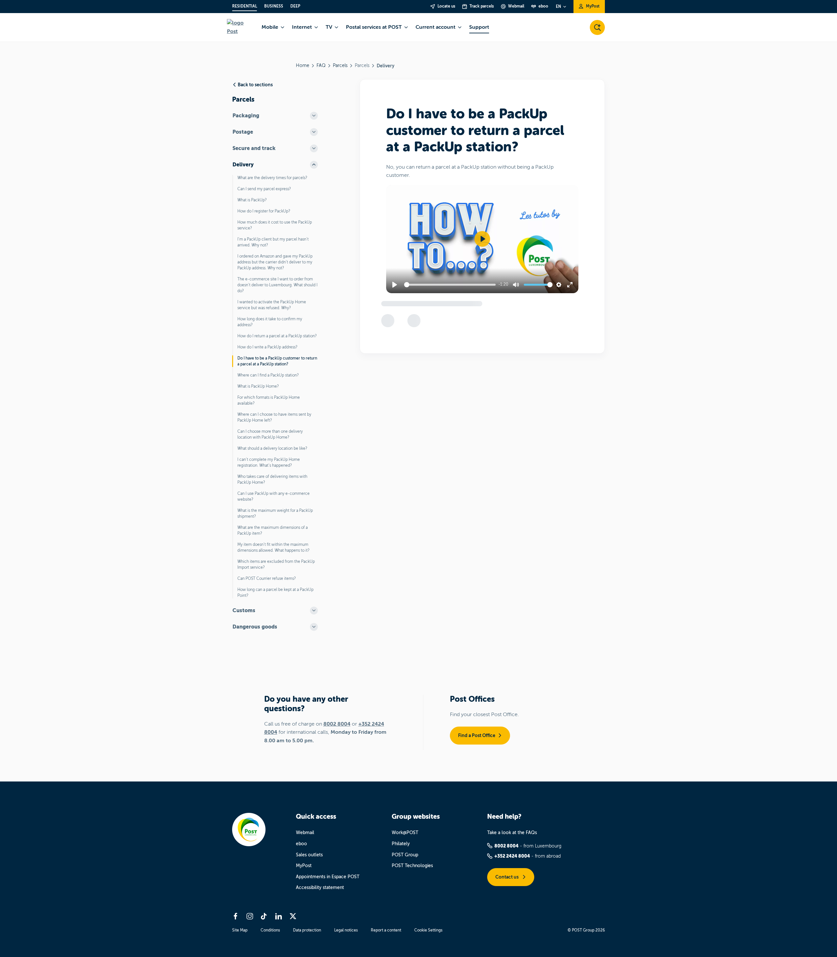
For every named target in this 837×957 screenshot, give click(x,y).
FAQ (321, 65)
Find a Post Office (476, 735)
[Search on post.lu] (597, 27)
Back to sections (255, 84)
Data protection (307, 930)
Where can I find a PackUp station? (268, 375)
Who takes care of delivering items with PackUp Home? (272, 479)
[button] (482, 239)
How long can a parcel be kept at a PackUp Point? (275, 592)
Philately (401, 843)
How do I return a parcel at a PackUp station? (277, 336)
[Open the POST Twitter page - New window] (293, 916)
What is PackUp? (252, 200)
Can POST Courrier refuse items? (266, 578)
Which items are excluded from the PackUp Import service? (276, 564)
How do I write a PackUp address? (267, 347)
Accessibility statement (320, 887)
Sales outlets (309, 854)
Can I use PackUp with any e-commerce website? (273, 496)
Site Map (240, 930)
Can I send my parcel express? (264, 189)
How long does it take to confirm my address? (269, 322)
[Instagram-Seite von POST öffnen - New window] (250, 916)
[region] (482, 239)
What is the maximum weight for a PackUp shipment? (275, 513)
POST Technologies (412, 865)
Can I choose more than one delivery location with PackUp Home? (270, 434)
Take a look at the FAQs (512, 832)
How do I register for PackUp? (263, 211)
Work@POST (405, 832)
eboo (301, 843)
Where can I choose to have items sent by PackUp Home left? (274, 417)
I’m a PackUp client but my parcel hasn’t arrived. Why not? (273, 242)
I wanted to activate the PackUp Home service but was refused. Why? (271, 305)
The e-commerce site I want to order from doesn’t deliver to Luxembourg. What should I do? (277, 285)
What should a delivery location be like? (272, 448)
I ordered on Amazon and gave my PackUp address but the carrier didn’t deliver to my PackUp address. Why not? (275, 262)
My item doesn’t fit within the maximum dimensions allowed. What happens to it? (273, 547)
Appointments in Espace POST (327, 876)
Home (302, 65)
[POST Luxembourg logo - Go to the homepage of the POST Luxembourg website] (240, 27)
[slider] (451, 284)
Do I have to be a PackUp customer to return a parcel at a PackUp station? (277, 361)
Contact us (507, 877)
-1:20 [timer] (503, 284)
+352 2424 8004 (512, 856)
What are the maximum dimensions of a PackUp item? (272, 530)
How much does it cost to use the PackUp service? (274, 225)
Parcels (340, 65)
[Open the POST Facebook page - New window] (235, 916)
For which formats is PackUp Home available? (268, 400)
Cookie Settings (428, 930)
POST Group (405, 854)
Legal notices (346, 930)
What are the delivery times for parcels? (272, 178)
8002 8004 (336, 724)
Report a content (386, 930)
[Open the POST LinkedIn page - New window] (278, 916)
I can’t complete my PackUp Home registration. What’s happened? (268, 462)
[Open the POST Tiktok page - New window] (264, 916)
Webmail (305, 832)
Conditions (270, 930)
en (558, 6)
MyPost (304, 865)
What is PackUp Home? (258, 386)
